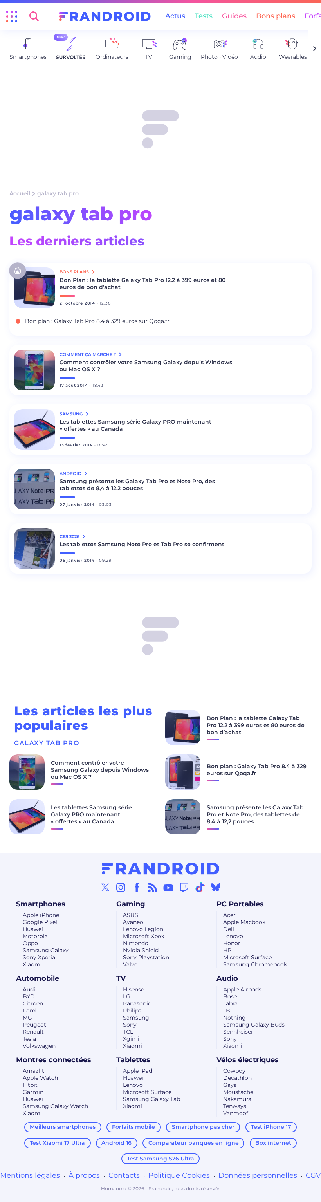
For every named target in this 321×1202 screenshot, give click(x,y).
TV (121, 978)
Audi (29, 989)
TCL (128, 1031)
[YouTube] (168, 887)
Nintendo (135, 943)
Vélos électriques (247, 1060)
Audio (227, 978)
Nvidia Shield (141, 950)
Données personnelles (257, 1175)
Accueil (19, 193)
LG (126, 996)
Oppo (30, 943)
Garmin (33, 1092)
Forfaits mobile (133, 1126)
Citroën (33, 1003)
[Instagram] (121, 887)
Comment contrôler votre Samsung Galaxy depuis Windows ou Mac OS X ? (146, 366)
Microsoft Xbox (143, 936)
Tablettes (133, 1060)
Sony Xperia (39, 957)
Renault (33, 1031)
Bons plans (275, 16)
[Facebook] (137, 887)
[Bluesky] (215, 887)
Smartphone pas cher (203, 1126)
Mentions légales (30, 1175)
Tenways (234, 1106)
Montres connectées (53, 1060)
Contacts (124, 1175)
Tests (204, 16)
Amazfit (33, 1070)
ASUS (130, 915)
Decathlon (237, 1077)
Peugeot (34, 1024)
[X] (105, 887)
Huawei (33, 929)
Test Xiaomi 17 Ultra (57, 1142)
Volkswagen (39, 1045)
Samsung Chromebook (255, 964)
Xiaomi (32, 964)
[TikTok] (200, 887)
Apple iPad (137, 1070)
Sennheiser (238, 1031)
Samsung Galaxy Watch (55, 1106)
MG (27, 1017)
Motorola (35, 936)
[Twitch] (184, 887)
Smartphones (40, 904)
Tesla (29, 1038)
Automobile (37, 978)
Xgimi (131, 1038)
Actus (175, 16)
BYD (29, 996)
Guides (234, 16)
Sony (130, 1024)
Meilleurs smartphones (63, 1126)
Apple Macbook (244, 922)
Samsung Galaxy (46, 950)
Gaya (230, 1084)
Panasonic (137, 1003)
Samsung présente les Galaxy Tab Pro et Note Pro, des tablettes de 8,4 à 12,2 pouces (137, 485)
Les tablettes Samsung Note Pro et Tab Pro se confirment (142, 544)
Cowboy (234, 1070)
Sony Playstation (146, 957)
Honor (231, 943)
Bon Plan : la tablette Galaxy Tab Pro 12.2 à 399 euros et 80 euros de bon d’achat (142, 283)
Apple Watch (40, 1077)
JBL (228, 1010)
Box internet (273, 1142)
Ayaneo (133, 922)
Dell (228, 929)
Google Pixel (40, 922)
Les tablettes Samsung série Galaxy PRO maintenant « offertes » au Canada (135, 425)
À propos (84, 1175)
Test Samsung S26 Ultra (160, 1158)
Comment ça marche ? (88, 354)
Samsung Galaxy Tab (151, 1099)
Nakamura (237, 1099)
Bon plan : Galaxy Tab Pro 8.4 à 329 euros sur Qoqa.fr (97, 321)
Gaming (130, 904)
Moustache (238, 1092)
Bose (230, 996)
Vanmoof (235, 1113)
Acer (229, 915)
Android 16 (116, 1142)
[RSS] (152, 887)
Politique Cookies (179, 1175)
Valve (130, 964)
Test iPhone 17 (271, 1126)
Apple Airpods (242, 989)
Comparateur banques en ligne (193, 1142)
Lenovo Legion (143, 929)
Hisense (133, 989)
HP (227, 950)
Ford (29, 1010)
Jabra (230, 1003)
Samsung (136, 1017)
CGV (313, 1175)
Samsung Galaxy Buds (254, 1024)
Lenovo (233, 936)
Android (71, 473)
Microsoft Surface (247, 957)
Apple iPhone (41, 915)
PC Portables (240, 904)
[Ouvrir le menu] (12, 16)
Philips (132, 1010)
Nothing (234, 1017)
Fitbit (30, 1084)
